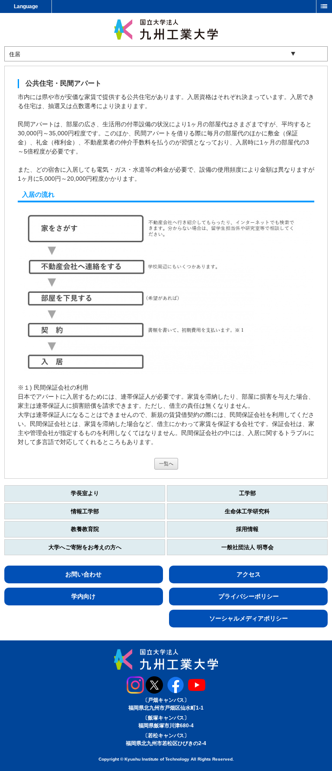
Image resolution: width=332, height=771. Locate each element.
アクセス (248, 574)
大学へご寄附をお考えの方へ (84, 547)
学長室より (85, 493)
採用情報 (247, 529)
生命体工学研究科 (247, 511)
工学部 (247, 493)
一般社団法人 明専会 (247, 547)
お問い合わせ (83, 574)
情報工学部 (85, 511)
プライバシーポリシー (248, 596)
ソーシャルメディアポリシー (248, 618)
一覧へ (166, 463)
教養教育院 (85, 529)
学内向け (83, 596)
